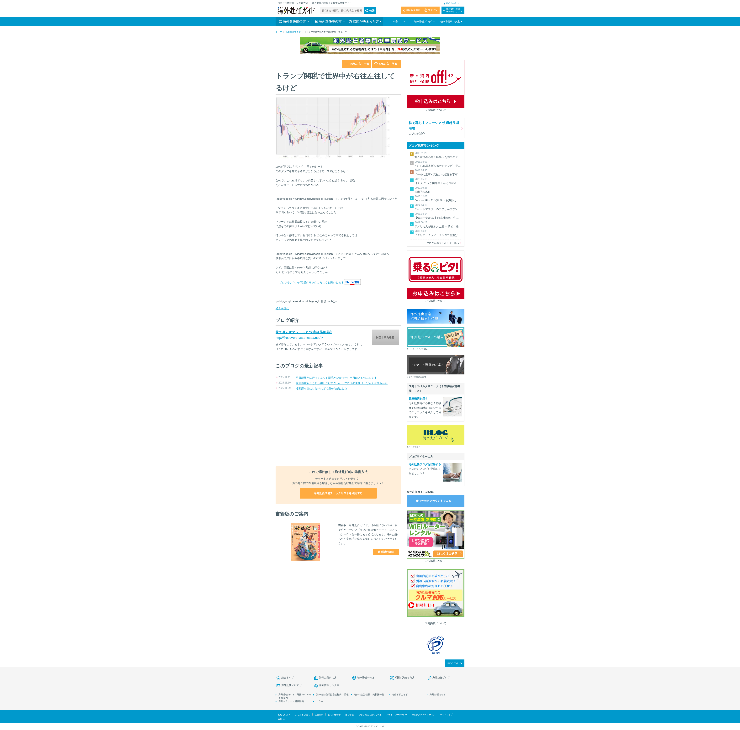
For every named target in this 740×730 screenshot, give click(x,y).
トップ (279, 32)
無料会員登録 (413, 10)
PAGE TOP (452, 663)
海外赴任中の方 (365, 677)
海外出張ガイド (438, 694)
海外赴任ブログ (293, 32)
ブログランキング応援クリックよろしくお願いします (311, 282)
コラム (319, 701)
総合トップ (287, 677)
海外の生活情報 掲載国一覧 (369, 694)
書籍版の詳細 (386, 551)
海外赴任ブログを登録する (425, 464)
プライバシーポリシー (396, 714)
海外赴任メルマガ (291, 685)
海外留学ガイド (400, 694)
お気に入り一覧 (359, 63)
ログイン (433, 10)
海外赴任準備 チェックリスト (454, 10)
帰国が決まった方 (405, 677)
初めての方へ (452, 3)
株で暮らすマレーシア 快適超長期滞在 (304, 332)
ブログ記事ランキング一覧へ (442, 243)
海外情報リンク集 (329, 685)
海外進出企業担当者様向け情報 (332, 694)
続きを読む (282, 308)
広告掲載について (435, 110)
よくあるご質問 (302, 714)
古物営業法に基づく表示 (370, 714)
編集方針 (282, 719)
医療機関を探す (418, 398)
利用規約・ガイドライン (423, 714)
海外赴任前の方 (328, 677)
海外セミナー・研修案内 (291, 701)
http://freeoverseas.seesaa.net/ (298, 338)
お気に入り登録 (387, 63)
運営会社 (349, 714)
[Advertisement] (338, 428)
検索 (372, 10)
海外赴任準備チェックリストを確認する (338, 493)
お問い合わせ (334, 714)
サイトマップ (446, 714)
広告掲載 (319, 714)
